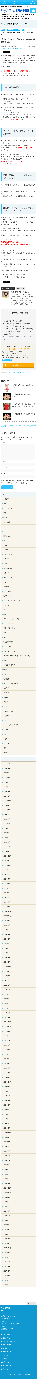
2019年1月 (6, 1183)
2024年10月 (7, 865)
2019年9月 (6, 1146)
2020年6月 (6, 1105)
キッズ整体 (7, 591)
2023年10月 (7, 920)
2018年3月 (6, 1229)
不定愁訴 (6, 716)
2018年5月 (6, 1220)
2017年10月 (7, 1252)
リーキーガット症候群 (10, 725)
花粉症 (5, 550)
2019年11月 (7, 1137)
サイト (3, 473)
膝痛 (4, 609)
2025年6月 (6, 828)
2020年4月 (6, 1114)
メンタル (6, 743)
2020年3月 (6, 1119)
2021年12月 (7, 1022)
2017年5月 (6, 1275)
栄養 (14, 48)
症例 (7, 48)
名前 (3, 461)
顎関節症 (6, 697)
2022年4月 (6, 1003)
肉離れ (5, 545)
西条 (14, 372)
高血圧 (5, 729)
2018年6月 (6, 1216)
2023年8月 (6, 930)
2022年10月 (7, 976)
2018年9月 (6, 1202)
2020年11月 (7, 1082)
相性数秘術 (7, 522)
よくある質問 (6, 1351)
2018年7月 (6, 1211)
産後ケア (6, 573)
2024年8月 (6, 874)
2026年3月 (6, 787)
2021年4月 (6, 1059)
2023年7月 (6, 934)
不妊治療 (22, 372)
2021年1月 (6, 1073)
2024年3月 (6, 897)
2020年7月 (6, 1100)
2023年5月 (6, 943)
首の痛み (6, 679)
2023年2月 (6, 957)
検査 (4, 513)
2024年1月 (6, 906)
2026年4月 (6, 782)
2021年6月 (6, 1049)
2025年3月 (6, 842)
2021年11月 (7, 1026)
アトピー (6, 702)
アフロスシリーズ (9, 508)
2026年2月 (6, 791)
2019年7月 (6, 1155)
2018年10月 (7, 1197)
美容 (4, 540)
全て (4, 48)
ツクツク (6, 559)
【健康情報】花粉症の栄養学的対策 (23, 414)
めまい (5, 739)
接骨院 (17, 372)
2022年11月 (7, 971)
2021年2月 (6, 1068)
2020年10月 (7, 1086)
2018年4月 (6, 1225)
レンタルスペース (9, 651)
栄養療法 (26, 372)
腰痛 (4, 748)
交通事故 (6, 517)
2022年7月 (6, 990)
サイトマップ (6, 1369)
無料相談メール (18, 365)
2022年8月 (6, 985)
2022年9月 (6, 980)
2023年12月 (7, 911)
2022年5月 (6, 999)
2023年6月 (6, 939)
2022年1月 (6, 1017)
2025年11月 (7, 805)
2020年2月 (6, 1123)
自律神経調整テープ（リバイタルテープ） (17, 656)
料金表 (4, 1358)
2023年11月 (7, 916)
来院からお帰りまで (8, 1341)
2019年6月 (6, 1160)
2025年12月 (7, 800)
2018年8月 (6, 1206)
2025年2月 (6, 847)
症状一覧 (5, 1355)
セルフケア (7, 605)
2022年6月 (6, 994)
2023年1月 (6, 962)
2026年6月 (6, 773)
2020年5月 (6, 1109)
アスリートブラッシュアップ (12, 600)
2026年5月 (6, 777)
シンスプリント (8, 623)
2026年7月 (6, 768)
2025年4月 (6, 837)
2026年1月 (6, 796)
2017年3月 (6, 1285)
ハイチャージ (7, 637)
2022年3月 (6, 1008)
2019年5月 (6, 1165)
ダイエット (7, 720)
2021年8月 (6, 1040)
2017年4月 (6, 1280)
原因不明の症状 (8, 568)
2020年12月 (7, 1077)
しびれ (5, 706)
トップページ (6, 1334)
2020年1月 (6, 1128)
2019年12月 (7, 1132)
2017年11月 (7, 1248)
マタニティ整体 (8, 711)
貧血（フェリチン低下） (11, 683)
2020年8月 (6, 1096)
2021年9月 (6, 1036)
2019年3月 (6, 1174)
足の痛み (6, 563)
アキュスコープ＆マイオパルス (13, 619)
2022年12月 (7, 966)
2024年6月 (6, 883)
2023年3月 (6, 953)
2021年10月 (7, 1031)
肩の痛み (6, 692)
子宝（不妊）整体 (20, 48)
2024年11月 (7, 860)
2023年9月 (6, 925)
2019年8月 (6, 1151)
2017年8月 (6, 1262)
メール (4, 467)
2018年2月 (6, 1234)
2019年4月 (6, 1169)
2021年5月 (6, 1054)
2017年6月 (6, 1271)
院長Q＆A (6, 596)
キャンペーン (7, 577)
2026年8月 (6, 764)
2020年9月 (6, 1091)
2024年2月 (6, 902)
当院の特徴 (6, 1338)
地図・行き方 (8, 360)
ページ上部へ (31, 1303)
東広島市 (10, 372)
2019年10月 (7, 1142)
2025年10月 (7, 810)
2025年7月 (6, 823)
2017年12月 (7, 1243)
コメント (5, 442)
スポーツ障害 (7, 554)
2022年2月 (6, 1013)
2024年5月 (6, 888)
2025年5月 (6, 833)
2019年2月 (6, 1179)
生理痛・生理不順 (9, 665)
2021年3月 (6, 1063)
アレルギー (7, 646)
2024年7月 (6, 879)
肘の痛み (6, 752)
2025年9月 (6, 814)
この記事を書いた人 (9, 288)
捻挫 (4, 674)
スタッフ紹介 (6, 1345)
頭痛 (4, 503)
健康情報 (6, 586)
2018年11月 (7, 1192)
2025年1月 (6, 851)
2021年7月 (6, 1045)
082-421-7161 (21, 348)
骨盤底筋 (6, 669)
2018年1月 (6, 1239)
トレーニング (7, 734)
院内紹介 (5, 1348)
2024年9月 (6, 870)
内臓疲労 (10, 48)
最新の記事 (21, 288)
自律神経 (6, 688)
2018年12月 (7, 1188)
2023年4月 (6, 948)
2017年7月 (6, 1266)
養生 (4, 633)
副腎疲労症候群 (8, 642)
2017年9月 (6, 1257)
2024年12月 (7, 856)
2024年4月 (6, 893)
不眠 (4, 614)
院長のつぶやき (8, 536)
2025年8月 (6, 819)
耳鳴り (5, 531)
